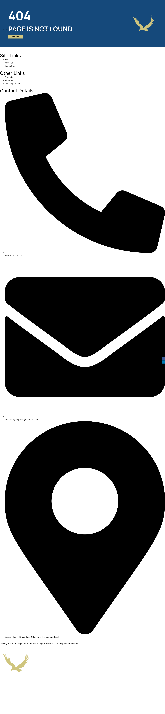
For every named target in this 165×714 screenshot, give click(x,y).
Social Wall (47, 29)
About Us (16, 29)
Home (5, 29)
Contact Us (60, 29)
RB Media (73, 643)
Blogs (37, 29)
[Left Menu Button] (1, 650)
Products (27, 29)
